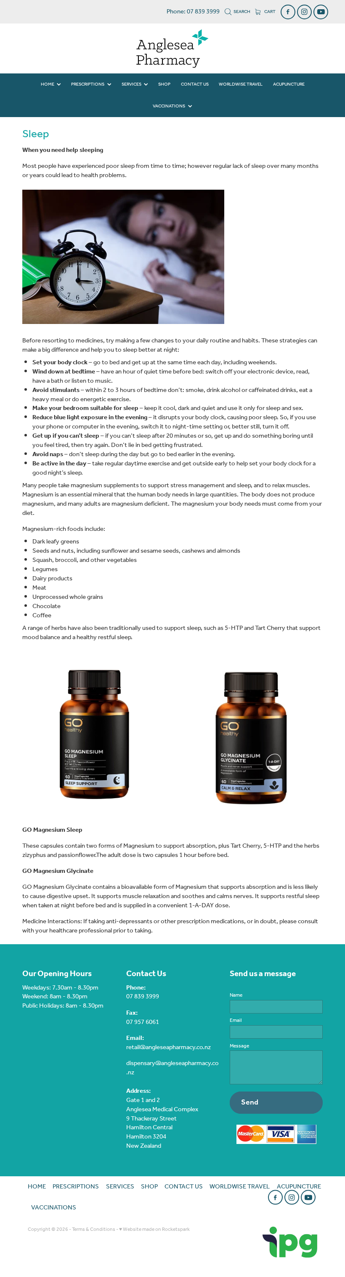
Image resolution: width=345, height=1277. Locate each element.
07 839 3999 (142, 997)
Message (239, 1046)
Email (236, 1020)
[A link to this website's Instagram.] (304, 12)
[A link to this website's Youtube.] (320, 12)
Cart (269, 12)
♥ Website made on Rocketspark (154, 1229)
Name (236, 995)
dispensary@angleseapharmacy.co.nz (172, 1068)
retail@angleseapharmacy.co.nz (168, 1047)
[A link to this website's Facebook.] (288, 12)
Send (249, 1102)
